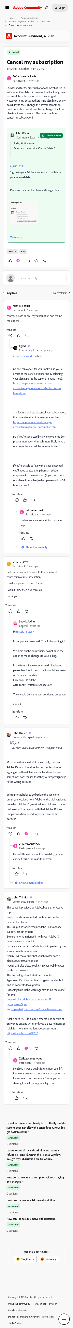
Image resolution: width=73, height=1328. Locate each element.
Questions (45, 21)
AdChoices (17, 1323)
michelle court (21, 305)
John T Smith (20, 897)
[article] (36, 321)
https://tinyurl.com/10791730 (22, 1033)
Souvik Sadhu (27, 621)
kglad (22, 346)
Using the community (19, 1303)
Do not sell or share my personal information (31, 1316)
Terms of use (39, 1303)
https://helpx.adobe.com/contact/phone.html (36, 1009)
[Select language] (47, 7)
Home (12, 17)
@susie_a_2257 (25, 631)
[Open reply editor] (36, 278)
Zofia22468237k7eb (24, 76)
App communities (29, 17)
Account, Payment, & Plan (21, 21)
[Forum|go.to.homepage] (27, 7)
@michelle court (22, 356)
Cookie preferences (17, 1310)
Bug (23, 251)
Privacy (53, 1303)
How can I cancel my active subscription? (30, 1218)
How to (12, 251)
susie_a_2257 (20, 562)
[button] (7, 8)
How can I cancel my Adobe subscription (30, 1200)
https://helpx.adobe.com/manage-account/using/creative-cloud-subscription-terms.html (37, 388)
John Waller (23, 133)
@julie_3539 (17, 166)
